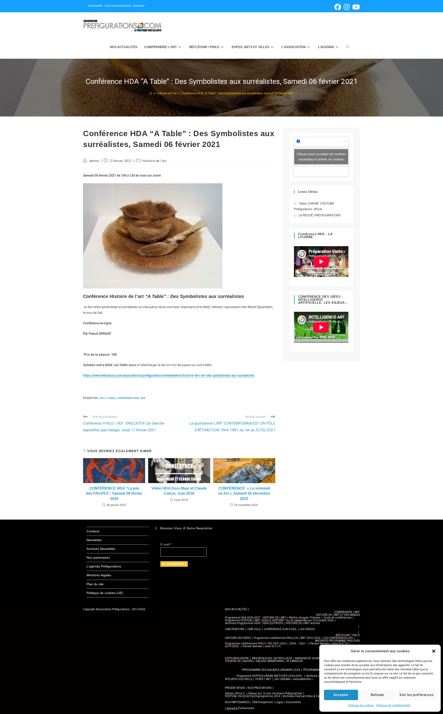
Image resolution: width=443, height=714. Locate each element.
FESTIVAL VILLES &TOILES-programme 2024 (252, 696)
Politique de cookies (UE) (105, 593)
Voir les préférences (416, 695)
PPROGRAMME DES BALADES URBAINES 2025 (271, 669)
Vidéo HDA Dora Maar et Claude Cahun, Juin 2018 (179, 490)
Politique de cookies (361, 705)
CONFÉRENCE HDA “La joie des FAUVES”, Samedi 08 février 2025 (114, 493)
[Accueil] (150, 93)
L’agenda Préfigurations (104, 566)
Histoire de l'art (155, 161)
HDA (142, 398)
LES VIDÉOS (307, 629)
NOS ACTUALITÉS (236, 609)
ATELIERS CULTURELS (238, 679)
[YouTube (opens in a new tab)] (355, 7)
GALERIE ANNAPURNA (270, 661)
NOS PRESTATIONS (260, 687)
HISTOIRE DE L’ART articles (303, 623)
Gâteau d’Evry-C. (235, 693)
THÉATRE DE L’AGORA (239, 661)
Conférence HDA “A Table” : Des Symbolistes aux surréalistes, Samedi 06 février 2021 (237, 93)
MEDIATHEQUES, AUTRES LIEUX (272, 658)
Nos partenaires (98, 557)
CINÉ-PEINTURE (234, 629)
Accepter (341, 695)
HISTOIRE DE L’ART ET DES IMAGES (338, 614)
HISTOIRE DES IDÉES (238, 638)
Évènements (246, 708)
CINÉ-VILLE (254, 629)
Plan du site (95, 584)
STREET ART (263, 679)
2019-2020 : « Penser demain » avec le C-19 (253, 646)
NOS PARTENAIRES (237, 702)
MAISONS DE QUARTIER (310, 658)
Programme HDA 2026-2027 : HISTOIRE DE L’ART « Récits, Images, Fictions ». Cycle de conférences (288, 617)
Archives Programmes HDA (242, 623)
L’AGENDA (231, 708)
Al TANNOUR (295, 661)
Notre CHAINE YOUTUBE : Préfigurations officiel (315, 206)
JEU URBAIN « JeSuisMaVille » (293, 679)
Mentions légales (99, 575)
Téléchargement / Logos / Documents (276, 702)
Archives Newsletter (101, 549)
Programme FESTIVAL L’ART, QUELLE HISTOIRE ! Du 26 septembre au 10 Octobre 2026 (279, 620)
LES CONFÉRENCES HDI (338, 638)
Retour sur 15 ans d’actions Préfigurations (275, 693)
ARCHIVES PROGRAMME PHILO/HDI (337, 640)
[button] (433, 651)
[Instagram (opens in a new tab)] (346, 7)
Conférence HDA (128, 398)
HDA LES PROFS (273, 623)
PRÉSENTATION (235, 687)
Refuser (377, 695)
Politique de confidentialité (393, 705)
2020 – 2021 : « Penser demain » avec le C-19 (319, 643)
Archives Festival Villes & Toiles (303, 696)
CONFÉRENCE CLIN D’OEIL (280, 629)
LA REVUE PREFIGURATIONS (320, 215)
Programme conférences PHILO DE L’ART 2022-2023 (287, 638)
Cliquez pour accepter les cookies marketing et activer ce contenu (321, 156)
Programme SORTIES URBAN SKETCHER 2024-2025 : (269, 675)
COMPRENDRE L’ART (347, 612)
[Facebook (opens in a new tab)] (337, 7)
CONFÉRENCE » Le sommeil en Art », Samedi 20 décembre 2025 (244, 493)
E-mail (166, 544)
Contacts (93, 531)
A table (111, 398)
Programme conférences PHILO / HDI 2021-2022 (256, 643)
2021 (102, 398)
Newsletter (94, 540)
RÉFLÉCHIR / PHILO (348, 635)
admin (94, 161)
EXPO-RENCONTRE (237, 658)
